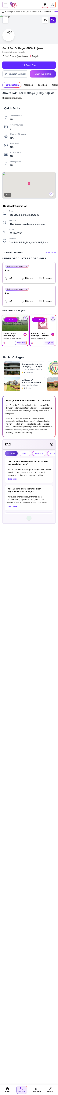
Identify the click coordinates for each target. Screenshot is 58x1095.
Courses (28, 85)
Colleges (11, 453)
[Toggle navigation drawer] (5, 5)
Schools (25, 453)
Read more (12, 479)
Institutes (39, 453)
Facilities (42, 85)
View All (49, 252)
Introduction (12, 85)
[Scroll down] (29, 518)
